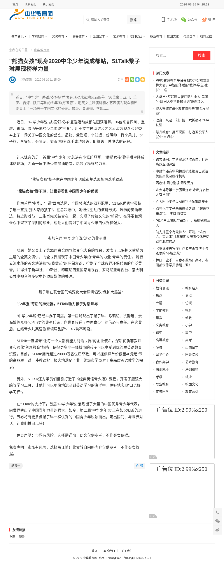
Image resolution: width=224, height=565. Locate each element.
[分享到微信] (132, 79)
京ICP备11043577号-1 (137, 558)
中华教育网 (41, 50)
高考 (188, 340)
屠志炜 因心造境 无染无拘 (175, 183)
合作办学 (162, 362)
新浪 (22, 536)
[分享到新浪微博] (127, 79)
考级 (159, 377)
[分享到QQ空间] (142, 79)
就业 (188, 377)
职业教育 (156, 36)
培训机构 (191, 369)
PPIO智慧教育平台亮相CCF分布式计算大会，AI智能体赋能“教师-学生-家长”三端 (183, 85)
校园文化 (173, 36)
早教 (159, 318)
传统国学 (189, 36)
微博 (211, 19)
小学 (188, 325)
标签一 (15, 466)
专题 (159, 303)
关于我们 (48, 4)
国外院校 (191, 354)
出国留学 (99, 36)
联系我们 (30, 4)
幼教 (188, 318)
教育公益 (206, 36)
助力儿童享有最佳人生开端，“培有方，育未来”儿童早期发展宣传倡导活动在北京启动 (182, 236)
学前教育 (38, 36)
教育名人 (191, 288)
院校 (159, 347)
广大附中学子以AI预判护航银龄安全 (182, 202)
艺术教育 (119, 36)
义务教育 (58, 36)
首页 (15, 4)
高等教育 (78, 36)
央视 (12, 536)
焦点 (159, 295)
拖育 (188, 310)
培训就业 (136, 36)
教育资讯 (17, 36)
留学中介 (162, 354)
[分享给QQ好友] (137, 79)
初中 (159, 332)
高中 (188, 332)
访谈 (188, 303)
